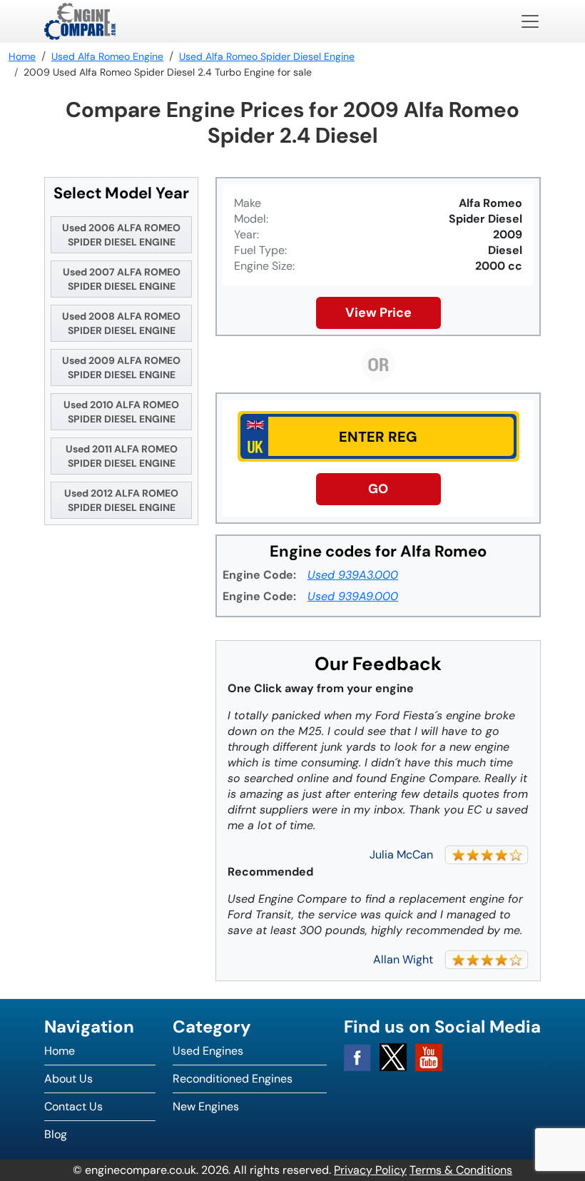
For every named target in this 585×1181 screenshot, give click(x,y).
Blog (55, 1134)
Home (59, 1050)
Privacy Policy (370, 1169)
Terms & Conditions (461, 1169)
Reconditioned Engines (232, 1078)
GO (378, 488)
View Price (378, 312)
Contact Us (73, 1106)
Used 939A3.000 (352, 574)
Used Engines (208, 1050)
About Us (68, 1078)
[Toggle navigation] (530, 21)
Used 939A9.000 (352, 596)
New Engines (206, 1106)
